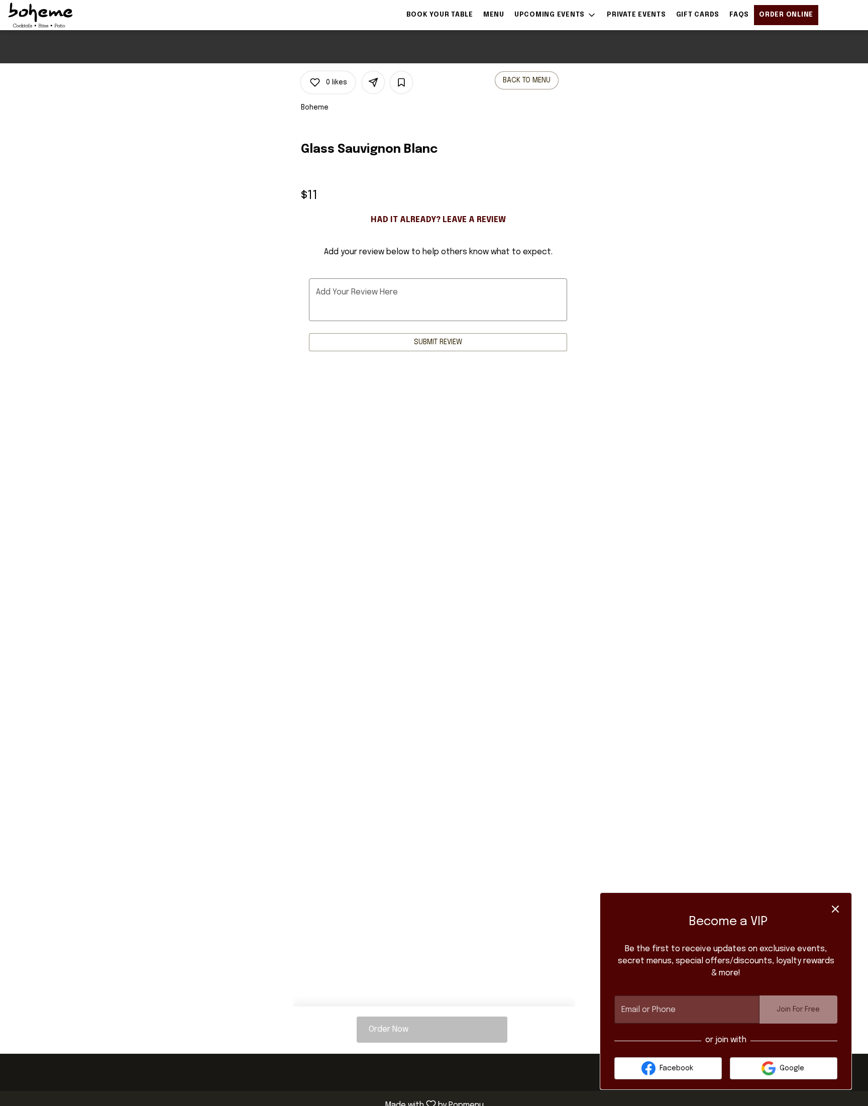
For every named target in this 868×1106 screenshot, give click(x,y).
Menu (493, 15)
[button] (555, 15)
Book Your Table (439, 15)
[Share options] (373, 82)
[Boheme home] (53, 15)
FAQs (739, 15)
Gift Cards (698, 15)
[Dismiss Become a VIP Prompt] (835, 909)
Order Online (786, 15)
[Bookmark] (401, 82)
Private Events (636, 15)
